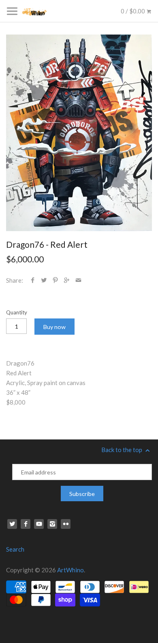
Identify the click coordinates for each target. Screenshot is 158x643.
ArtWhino (70, 570)
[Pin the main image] (55, 280)
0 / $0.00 (133, 11)
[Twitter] (12, 524)
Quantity (16, 312)
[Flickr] (65, 524)
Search (15, 549)
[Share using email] (78, 280)
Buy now (54, 326)
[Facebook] (25, 524)
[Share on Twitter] (44, 280)
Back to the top (122, 449)
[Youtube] (39, 524)
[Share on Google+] (66, 280)
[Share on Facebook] (32, 280)
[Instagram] (52, 524)
